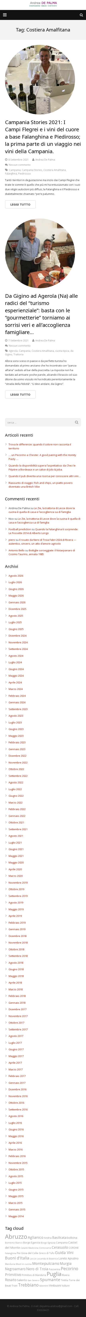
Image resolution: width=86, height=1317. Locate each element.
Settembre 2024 (18, 649)
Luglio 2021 (15, 842)
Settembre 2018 (18, 956)
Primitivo (13, 1274)
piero (12, 540)
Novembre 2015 (18, 1163)
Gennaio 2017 (17, 1083)
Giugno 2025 (16, 629)
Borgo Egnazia (48, 1242)
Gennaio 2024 (17, 702)
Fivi (18, 1253)
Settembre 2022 (18, 776)
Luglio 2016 (15, 1123)
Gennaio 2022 (17, 816)
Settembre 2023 (18, 709)
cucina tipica (62, 350)
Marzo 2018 (16, 989)
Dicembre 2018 (17, 936)
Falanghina (11, 173)
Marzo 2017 (16, 1069)
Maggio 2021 (16, 856)
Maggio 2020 (16, 862)
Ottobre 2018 (16, 949)
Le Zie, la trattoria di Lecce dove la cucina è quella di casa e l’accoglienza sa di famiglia (42, 510)
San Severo (33, 1280)
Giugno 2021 (16, 849)
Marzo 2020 (16, 876)
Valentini (43, 1285)
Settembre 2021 (18, 829)
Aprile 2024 (15, 682)
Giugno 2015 (16, 1189)
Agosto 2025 (16, 615)
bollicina (72, 1238)
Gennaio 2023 (17, 749)
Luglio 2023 (15, 722)
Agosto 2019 (16, 902)
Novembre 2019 (18, 882)
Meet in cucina (24, 1264)
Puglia (54, 1274)
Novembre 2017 (18, 1016)
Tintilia (64, 1280)
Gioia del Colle (29, 1253)
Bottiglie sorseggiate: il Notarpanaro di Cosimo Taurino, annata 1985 (42, 552)
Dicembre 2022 (17, 755)
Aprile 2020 (15, 869)
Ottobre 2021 (16, 822)
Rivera (65, 1275)
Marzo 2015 (16, 1203)
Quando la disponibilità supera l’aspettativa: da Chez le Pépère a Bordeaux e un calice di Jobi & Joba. (42, 467)
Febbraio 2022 (17, 809)
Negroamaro (15, 1269)
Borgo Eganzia (31, 1242)
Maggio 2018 (16, 976)
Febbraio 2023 (17, 742)
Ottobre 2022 (16, 769)
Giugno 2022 (16, 796)
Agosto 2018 (16, 962)
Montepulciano (45, 1263)
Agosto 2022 (16, 782)
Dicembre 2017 (17, 1009)
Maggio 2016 (16, 1136)
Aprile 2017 (15, 1062)
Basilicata (59, 1237)
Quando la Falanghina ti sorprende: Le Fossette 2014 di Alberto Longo (43, 531)
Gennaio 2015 (17, 1209)
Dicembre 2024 (17, 635)
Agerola (13, 350)
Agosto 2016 (16, 1116)
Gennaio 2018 (17, 1002)
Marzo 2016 (16, 1149)
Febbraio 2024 (17, 696)
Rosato (10, 1279)
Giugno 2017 (16, 1049)
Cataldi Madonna (29, 1247)
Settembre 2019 (18, 896)
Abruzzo (16, 1237)
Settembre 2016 (18, 1109)
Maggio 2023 (16, 736)
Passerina (54, 1269)
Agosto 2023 (16, 715)
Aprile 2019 (15, 916)
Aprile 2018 (15, 982)
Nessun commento (20, 164)
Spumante (50, 1279)
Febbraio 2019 (17, 922)
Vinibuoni (55, 1285)
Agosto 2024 (16, 656)
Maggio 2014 (16, 1216)
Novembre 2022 (18, 762)
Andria (48, 1237)
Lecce (33, 1258)
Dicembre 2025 (17, 609)
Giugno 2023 (16, 729)
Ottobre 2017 (16, 1022)
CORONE (74, 1247)
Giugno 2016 (16, 1129)
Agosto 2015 (16, 1176)
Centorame (45, 1247)
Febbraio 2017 (17, 1076)
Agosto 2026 (16, 575)
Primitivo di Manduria (34, 1275)
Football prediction (20, 529)
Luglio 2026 (15, 582)
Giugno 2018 (16, 969)
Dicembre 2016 (17, 1089)
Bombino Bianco (14, 1242)
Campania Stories (32, 169)
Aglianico (35, 1237)
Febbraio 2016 (17, 1156)
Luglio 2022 (15, 789)
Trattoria (18, 354)
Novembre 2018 (18, 942)
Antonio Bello (17, 550)
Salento (22, 1280)
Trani (14, 1285)
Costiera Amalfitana (54, 169)
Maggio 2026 (16, 595)
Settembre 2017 (18, 1029)
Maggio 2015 (16, 1196)
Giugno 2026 (16, 589)
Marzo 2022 (16, 802)
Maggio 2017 (16, 1056)
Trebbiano (28, 1285)
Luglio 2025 (15, 622)
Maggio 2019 (16, 909)
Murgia (66, 1263)
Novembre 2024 (18, 642)
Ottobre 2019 (16, 889)
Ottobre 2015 (16, 1169)
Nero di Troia (37, 1268)
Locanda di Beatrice (47, 1258)
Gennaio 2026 (17, 602)
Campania (15, 169)
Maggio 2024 (16, 675)
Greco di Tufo (46, 1253)
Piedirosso (24, 173)
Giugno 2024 (16, 669)
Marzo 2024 (16, 689)
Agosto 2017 (16, 1036)
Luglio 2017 (15, 1043)
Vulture (66, 1285)
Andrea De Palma (45, 159)
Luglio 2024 (15, 662)
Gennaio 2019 (17, 929)
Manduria (10, 1264)
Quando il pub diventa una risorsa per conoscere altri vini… (45, 476)
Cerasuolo (60, 1247)
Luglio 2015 (15, 1183)
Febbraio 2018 (17, 996)
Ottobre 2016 (16, 1102)
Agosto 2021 (16, 836)
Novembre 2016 (18, 1096)
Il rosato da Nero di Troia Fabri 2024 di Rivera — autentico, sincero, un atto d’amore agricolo (42, 542)
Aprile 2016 (15, 1143)
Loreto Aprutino (69, 1258)
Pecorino (69, 1268)
